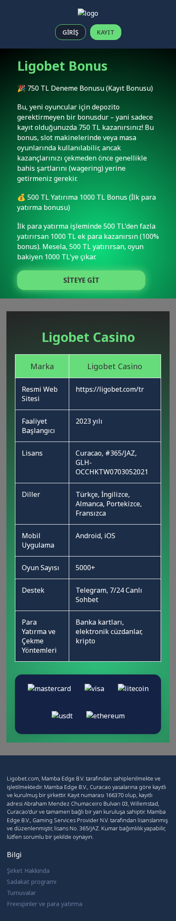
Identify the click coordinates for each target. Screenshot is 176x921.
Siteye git (81, 280)
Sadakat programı (31, 882)
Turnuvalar (21, 893)
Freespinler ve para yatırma (44, 904)
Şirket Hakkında (28, 870)
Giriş (70, 32)
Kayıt (105, 32)
